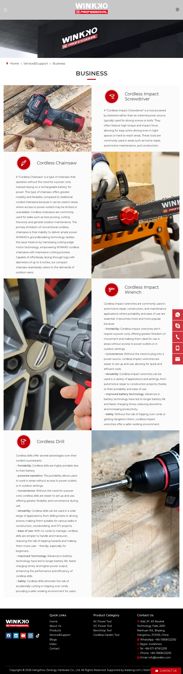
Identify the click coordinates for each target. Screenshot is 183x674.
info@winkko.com (160, 657)
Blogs (53, 639)
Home (54, 621)
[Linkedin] (16, 635)
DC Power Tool (102, 626)
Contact (55, 648)
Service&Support (60, 635)
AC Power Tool (102, 621)
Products (55, 630)
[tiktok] (38, 635)
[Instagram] (30, 635)
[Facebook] (8, 635)
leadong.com (133, 670)
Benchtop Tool (102, 630)
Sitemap (148, 670)
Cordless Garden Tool (106, 635)
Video (53, 644)
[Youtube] (23, 635)
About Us (55, 626)
